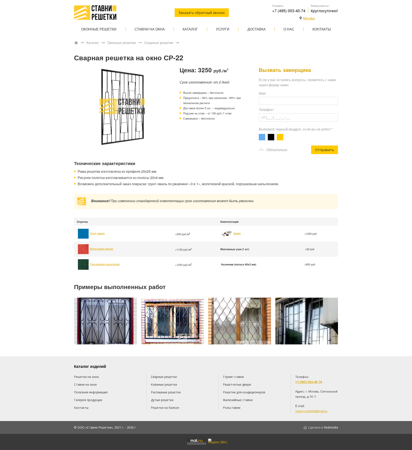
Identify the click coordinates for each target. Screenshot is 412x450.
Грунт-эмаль (97, 233)
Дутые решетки (162, 400)
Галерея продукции (88, 400)
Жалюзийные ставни (238, 400)
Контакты (321, 29)
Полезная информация (91, 392)
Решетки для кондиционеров (244, 392)
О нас (288, 29)
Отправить (324, 149)
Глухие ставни (233, 377)
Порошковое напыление (105, 264)
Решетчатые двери (237, 384)
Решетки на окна (86, 377)
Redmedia (331, 427)
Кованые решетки (164, 384)
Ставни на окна (150, 29)
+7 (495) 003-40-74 (288, 10)
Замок (237, 233)
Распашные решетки (166, 392)
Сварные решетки (158, 43)
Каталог (190, 29)
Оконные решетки (99, 29)
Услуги (222, 29)
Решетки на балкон (165, 408)
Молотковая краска (101, 248)
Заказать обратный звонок (202, 12)
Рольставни (231, 408)
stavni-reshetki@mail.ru (311, 411)
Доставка (256, 29)
